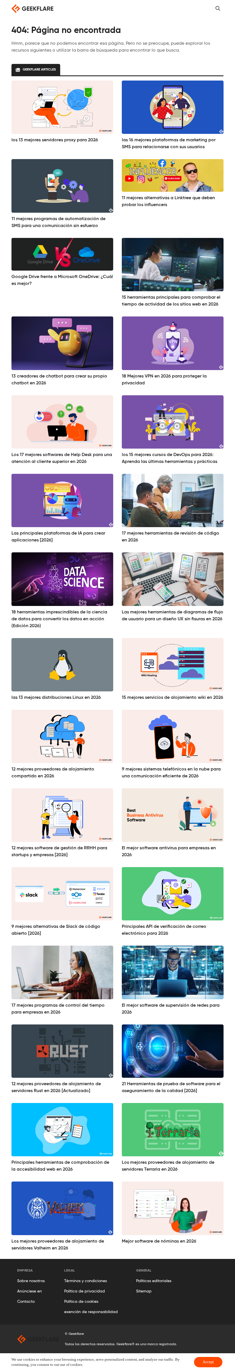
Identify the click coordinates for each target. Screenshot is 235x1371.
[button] (218, 8)
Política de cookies (81, 1302)
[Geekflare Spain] (32, 8)
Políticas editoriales (153, 1281)
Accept (208, 1362)
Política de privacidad (84, 1291)
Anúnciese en (29, 1291)
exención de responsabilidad (91, 1312)
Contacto (26, 1302)
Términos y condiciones (85, 1281)
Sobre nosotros (31, 1281)
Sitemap (144, 1291)
